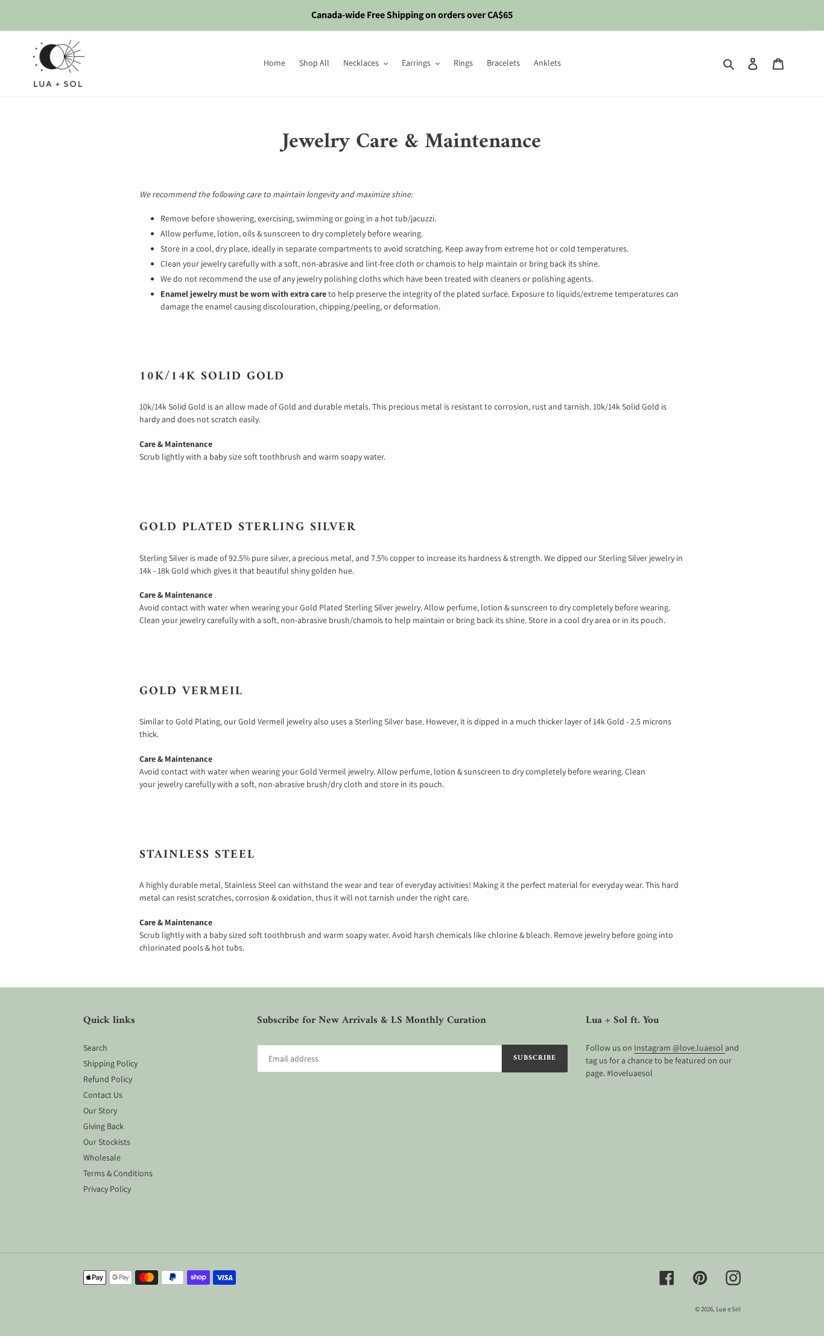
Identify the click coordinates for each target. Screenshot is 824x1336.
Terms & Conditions (118, 1173)
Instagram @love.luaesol (679, 1047)
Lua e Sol (728, 1309)
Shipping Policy (110, 1063)
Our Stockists (106, 1141)
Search (95, 1047)
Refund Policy (107, 1079)
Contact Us (102, 1094)
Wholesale (102, 1157)
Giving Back (103, 1126)
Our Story (100, 1110)
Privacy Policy (107, 1188)
